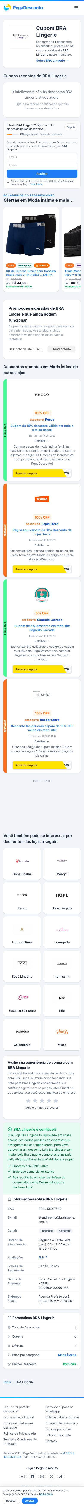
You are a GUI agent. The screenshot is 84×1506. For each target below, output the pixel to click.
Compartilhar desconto (61, 1423)
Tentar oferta (62, 349)
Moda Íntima (67, 1355)
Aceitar (29, 1500)
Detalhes (40, 440)
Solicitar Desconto (58, 1435)
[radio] (28, 1101)
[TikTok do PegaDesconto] (61, 1476)
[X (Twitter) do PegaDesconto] (51, 1476)
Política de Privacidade (19, 1433)
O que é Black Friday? (18, 1417)
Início (7, 1382)
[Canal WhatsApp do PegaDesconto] (23, 1476)
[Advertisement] (42, 803)
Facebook (47, 1230)
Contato (51, 1441)
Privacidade (35, 184)
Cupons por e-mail (58, 1429)
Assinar (42, 173)
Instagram (64, 1230)
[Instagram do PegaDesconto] (42, 1476)
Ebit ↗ (43, 1257)
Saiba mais (46, 1494)
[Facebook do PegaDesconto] (32, 1476)
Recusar (11, 1500)
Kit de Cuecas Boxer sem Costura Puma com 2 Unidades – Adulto (31, 273)
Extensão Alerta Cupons (62, 1417)
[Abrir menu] (76, 7)
